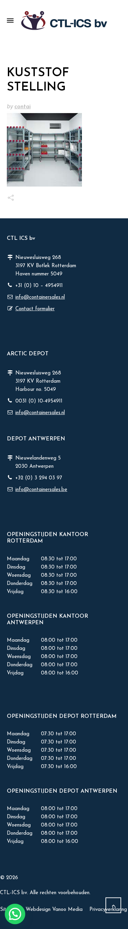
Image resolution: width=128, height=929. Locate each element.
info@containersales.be (41, 489)
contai (22, 107)
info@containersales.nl (40, 297)
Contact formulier (35, 309)
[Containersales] (64, 20)
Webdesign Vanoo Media (54, 909)
